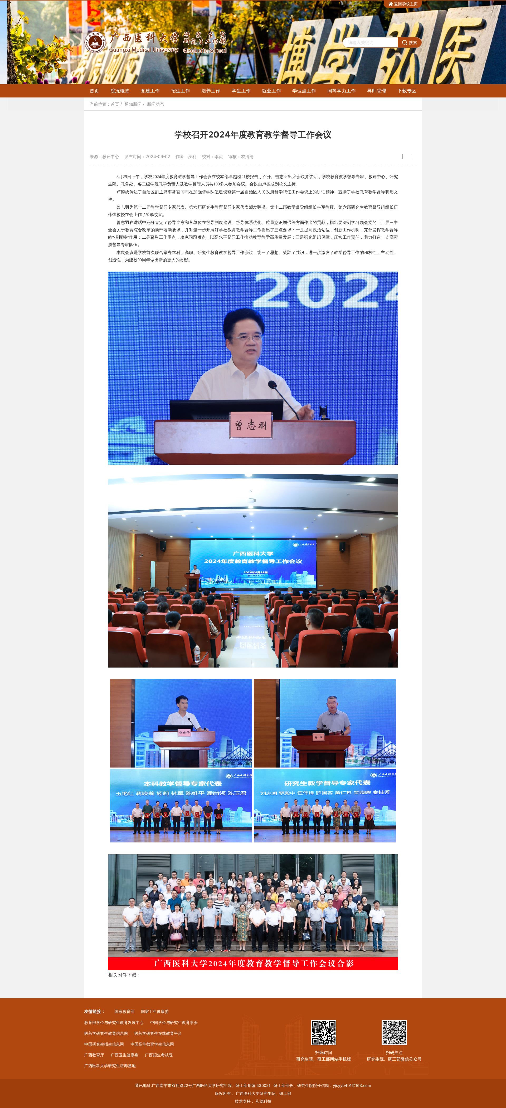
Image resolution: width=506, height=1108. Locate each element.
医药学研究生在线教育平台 (158, 1033)
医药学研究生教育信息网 (106, 1033)
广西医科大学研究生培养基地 (110, 1065)
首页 (94, 91)
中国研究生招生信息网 (104, 1044)
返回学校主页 (406, 3)
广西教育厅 (94, 1054)
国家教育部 (124, 1011)
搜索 (413, 42)
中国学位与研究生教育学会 (174, 1022)
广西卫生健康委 (124, 1054)
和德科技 (263, 1101)
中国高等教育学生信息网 (152, 1044)
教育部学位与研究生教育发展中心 (114, 1022)
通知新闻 (133, 104)
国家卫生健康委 (155, 1011)
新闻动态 (155, 104)
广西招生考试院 (159, 1054)
